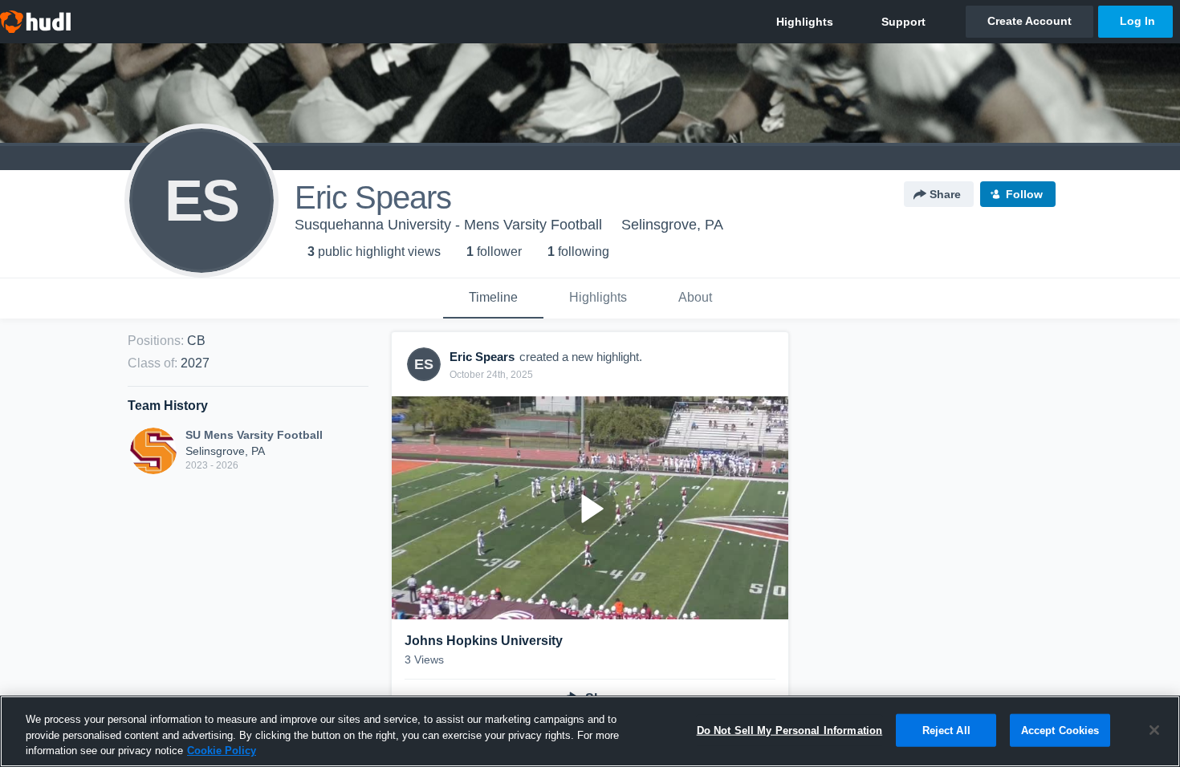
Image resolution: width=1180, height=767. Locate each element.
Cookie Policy (221, 751)
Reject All (946, 730)
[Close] (1154, 730)
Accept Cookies (1060, 730)
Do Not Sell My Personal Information (790, 730)
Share (945, 194)
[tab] (493, 298)
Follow (1024, 194)
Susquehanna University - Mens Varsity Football (448, 225)
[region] (590, 731)
